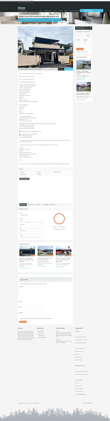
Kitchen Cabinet (57, 172)
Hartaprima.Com (41, 333)
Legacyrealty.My (41, 331)
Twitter (39, 204)
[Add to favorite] (21, 28)
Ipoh (28, 20)
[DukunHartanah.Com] (21, 8)
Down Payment (23, 230)
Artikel (55, 10)
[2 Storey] (87, 34)
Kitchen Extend (24, 174)
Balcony (39, 172)
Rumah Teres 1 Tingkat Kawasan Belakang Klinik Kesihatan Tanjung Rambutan (26, 260)
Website (20, 312)
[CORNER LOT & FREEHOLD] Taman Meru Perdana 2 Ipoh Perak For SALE (83, 72)
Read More (84, 77)
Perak (24, 20)
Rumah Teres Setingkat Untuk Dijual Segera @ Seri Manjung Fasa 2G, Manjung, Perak (63, 260)
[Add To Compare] (19, 27)
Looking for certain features (82, 51)
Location (78, 39)
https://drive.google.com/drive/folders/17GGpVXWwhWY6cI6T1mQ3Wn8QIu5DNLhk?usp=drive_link (49, 163)
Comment (21, 286)
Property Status (79, 31)
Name (20, 301)
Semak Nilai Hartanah (74, 10)
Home (40, 10)
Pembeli (60, 10)
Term (21, 212)
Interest (21, 218)
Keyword (86, 39)
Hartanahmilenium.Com (42, 337)
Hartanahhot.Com (41, 335)
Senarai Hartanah (47, 10)
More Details (21, 266)
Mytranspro (90, 403)
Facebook (32, 204)
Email (54, 204)
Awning (22, 172)
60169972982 (88, 10)
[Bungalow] (87, 36)
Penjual (65, 10)
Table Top (40, 174)
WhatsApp (47, 204)
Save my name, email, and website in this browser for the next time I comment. (36, 318)
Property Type (87, 31)
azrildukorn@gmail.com (30, 2)
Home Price (22, 224)
